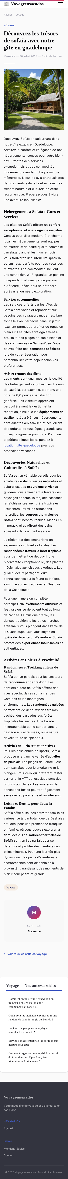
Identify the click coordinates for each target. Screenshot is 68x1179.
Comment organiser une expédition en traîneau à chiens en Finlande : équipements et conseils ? (31, 1003)
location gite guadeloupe (22, 445)
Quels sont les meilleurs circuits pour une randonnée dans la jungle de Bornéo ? (32, 1017)
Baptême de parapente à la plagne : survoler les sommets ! (29, 1030)
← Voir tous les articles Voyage (25, 954)
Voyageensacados (24, 3)
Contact (9, 1155)
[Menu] (60, 4)
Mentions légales (14, 1148)
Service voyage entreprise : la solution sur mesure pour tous (33, 1042)
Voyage (20, 14)
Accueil (8, 14)
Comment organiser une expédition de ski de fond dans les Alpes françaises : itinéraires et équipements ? (33, 1057)
